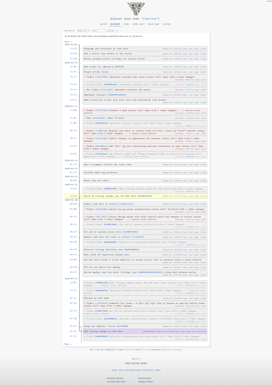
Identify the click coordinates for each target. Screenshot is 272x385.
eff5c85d (178, 275)
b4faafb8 (170, 331)
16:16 (73, 84)
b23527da (190, 90)
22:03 (73, 282)
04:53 (73, 232)
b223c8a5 (178, 204)
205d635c (178, 59)
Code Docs (138, 24)
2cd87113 (178, 326)
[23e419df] (101, 77)
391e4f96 (190, 314)
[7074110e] (101, 110)
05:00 (73, 209)
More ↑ (68, 41)
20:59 (73, 130)
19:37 (73, 290)
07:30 (73, 318)
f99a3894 (190, 293)
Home (114, 369)
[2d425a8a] (101, 138)
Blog (121, 369)
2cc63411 (190, 339)
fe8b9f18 (190, 285)
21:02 (73, 123)
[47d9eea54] (126, 204)
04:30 (73, 242)
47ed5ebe (190, 321)
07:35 (73, 172)
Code (126, 24)
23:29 (73, 48)
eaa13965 (190, 212)
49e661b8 (178, 165)
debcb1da (190, 85)
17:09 (73, 66)
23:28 (73, 53)
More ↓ (68, 344)
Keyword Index (133, 369)
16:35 (73, 71)
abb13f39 (190, 149)
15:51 (73, 100)
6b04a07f (178, 267)
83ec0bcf (178, 67)
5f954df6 (190, 118)
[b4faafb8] (99, 118)
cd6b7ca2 (190, 219)
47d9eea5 (178, 232)
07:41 (73, 298)
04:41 (73, 237)
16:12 (73, 94)
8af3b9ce (178, 95)
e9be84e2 (178, 54)
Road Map (153, 24)
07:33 (73, 311)
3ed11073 (178, 173)
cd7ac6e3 (178, 72)
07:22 (73, 336)
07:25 (73, 326)
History (115, 24)
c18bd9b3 (178, 237)
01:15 (73, 164)
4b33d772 (190, 133)
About (103, 24)
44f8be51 (190, 141)
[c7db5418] (101, 131)
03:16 (73, 254)
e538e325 (178, 181)
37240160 (177, 255)
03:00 (73, 259)
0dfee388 (190, 157)
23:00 (73, 110)
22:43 (73, 196)
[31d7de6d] (101, 303)
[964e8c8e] (101, 209)
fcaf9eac (178, 102)
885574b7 (177, 49)
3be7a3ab (178, 250)
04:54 (73, 224)
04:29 (73, 249)
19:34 (73, 146)
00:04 (73, 180)
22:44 (73, 188)
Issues (166, 24)
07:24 (73, 331)
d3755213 (178, 196)
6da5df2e (190, 113)
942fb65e (178, 298)
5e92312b (190, 191)
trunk (202, 49)
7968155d (190, 306)
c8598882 (177, 262)
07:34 (73, 303)
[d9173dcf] (101, 216)
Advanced (70, 30)
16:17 (73, 76)
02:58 (73, 267)
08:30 (73, 204)
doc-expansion (198, 331)
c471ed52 (190, 227)
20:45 (73, 138)
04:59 (73, 216)
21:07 (73, 118)
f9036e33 (190, 126)
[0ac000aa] (101, 146)
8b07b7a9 (190, 80)
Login (269, 1)
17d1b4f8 (190, 245)
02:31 (73, 272)
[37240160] (138, 237)
